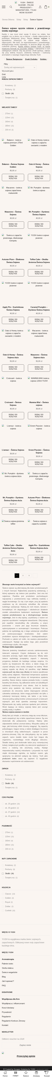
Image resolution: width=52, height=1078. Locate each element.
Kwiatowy (9, 85)
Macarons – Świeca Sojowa (13, 213)
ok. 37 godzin (10, 812)
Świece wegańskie (9, 972)
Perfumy (8, 89)
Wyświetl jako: (8, 71)
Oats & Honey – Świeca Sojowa (39, 165)
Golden (8, 898)
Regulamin (6, 1017)
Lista (4, 77)
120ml (7, 118)
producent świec (9, 759)
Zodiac (8, 906)
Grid (3, 74)
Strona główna (8, 19)
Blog (4, 977)
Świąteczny (10, 98)
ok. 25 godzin (10, 804)
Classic (8, 894)
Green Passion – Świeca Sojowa (39, 451)
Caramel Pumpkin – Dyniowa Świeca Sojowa (39, 308)
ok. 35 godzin (10, 808)
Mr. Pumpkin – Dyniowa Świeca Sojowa (39, 213)
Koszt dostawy (8, 1008)
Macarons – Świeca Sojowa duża (39, 356)
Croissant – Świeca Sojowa (13, 403)
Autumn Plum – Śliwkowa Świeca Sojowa (13, 260)
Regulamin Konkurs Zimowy (13, 1021)
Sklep (18, 19)
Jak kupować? (8, 981)
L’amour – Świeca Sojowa (13, 450)
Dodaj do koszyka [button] (13, 177)
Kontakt (5, 1025)
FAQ (4, 986)
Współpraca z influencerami (13, 1003)
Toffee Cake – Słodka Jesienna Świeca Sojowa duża (13, 548)
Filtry (5, 64)
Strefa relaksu (7, 968)
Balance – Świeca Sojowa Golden (13, 165)
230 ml (8, 130)
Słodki (7, 93)
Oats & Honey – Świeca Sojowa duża (13, 356)
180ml (7, 126)
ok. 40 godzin (10, 816)
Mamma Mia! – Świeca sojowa (39, 403)
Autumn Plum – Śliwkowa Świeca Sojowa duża (39, 499)
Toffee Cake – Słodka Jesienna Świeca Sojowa (39, 260)
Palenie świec (7, 964)
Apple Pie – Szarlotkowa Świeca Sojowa (13, 308)
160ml (7, 122)
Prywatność (7, 1012)
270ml (7, 114)
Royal (7, 902)
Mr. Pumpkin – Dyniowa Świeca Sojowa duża (13, 499)
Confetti (8, 911)
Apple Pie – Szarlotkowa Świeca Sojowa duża (39, 546)
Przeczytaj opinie (26, 1056)
